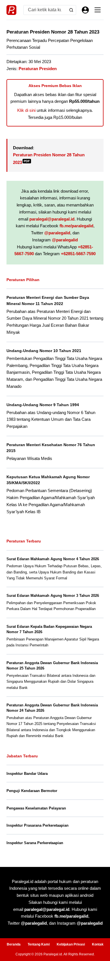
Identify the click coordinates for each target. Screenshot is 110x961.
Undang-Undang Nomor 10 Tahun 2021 (43, 350)
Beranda (14, 944)
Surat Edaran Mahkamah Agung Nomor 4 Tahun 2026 (52, 559)
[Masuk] (85, 10)
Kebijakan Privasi (71, 944)
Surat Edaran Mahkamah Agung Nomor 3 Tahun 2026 (52, 595)
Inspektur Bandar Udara (27, 773)
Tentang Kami (39, 944)
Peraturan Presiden (38, 68)
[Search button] (71, 10)
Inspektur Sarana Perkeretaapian (34, 843)
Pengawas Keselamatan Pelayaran (36, 808)
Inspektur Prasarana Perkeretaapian (37, 825)
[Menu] (97, 10)
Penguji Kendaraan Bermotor (31, 791)
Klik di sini (26, 110)
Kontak (98, 944)
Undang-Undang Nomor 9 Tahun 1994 (42, 404)
